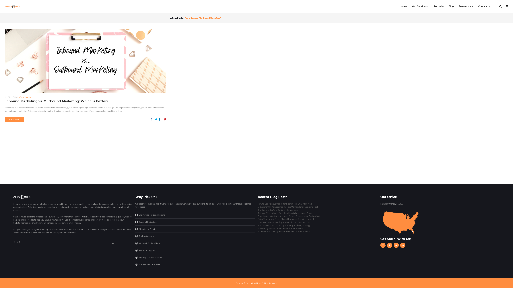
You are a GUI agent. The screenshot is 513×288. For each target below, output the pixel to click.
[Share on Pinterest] (165, 119)
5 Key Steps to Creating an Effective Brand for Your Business (284, 231)
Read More (14, 119)
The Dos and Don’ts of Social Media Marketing (278, 210)
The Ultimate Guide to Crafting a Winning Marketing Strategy (284, 225)
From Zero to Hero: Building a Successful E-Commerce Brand (284, 222)
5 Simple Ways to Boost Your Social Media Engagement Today (285, 213)
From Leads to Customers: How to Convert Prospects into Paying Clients (289, 216)
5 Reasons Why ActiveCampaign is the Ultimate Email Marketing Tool (288, 207)
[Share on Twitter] (156, 119)
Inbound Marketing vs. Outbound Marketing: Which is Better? (56, 101)
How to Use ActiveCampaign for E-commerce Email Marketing (285, 204)
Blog (10, 97)
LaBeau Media (176, 18)
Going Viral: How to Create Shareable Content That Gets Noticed (286, 219)
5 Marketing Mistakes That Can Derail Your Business (280, 228)
